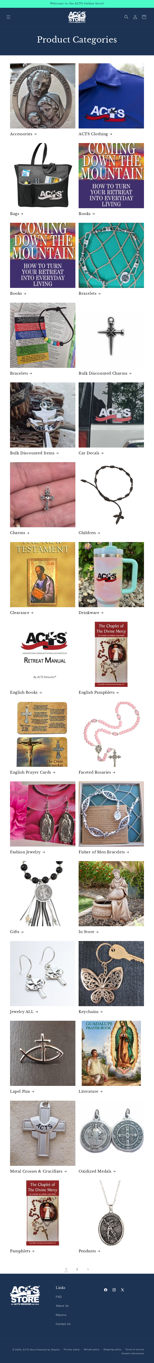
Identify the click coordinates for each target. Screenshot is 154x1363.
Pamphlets (20, 1251)
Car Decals (89, 453)
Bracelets (87, 293)
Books (85, 214)
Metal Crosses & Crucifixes (36, 1171)
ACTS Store (29, 1349)
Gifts (14, 932)
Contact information (133, 1353)
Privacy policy (72, 1349)
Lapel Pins (20, 1091)
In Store (86, 932)
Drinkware (89, 613)
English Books (24, 692)
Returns (61, 1315)
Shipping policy (112, 1349)
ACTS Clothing (93, 134)
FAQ (59, 1297)
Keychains (88, 1012)
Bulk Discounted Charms (103, 373)
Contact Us (63, 1324)
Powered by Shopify (48, 1349)
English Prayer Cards (30, 772)
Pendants (87, 1251)
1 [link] (66, 1269)
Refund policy (91, 1349)
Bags (14, 214)
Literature (88, 1091)
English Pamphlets (96, 692)
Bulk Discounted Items (32, 453)
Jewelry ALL (22, 1012)
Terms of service (134, 1349)
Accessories (21, 134)
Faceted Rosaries (95, 772)
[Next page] (87, 1269)
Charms (17, 533)
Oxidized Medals (95, 1171)
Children (87, 533)
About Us (62, 1306)
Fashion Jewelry (25, 852)
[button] (8, 17)
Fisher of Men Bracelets (102, 852)
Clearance (19, 613)
